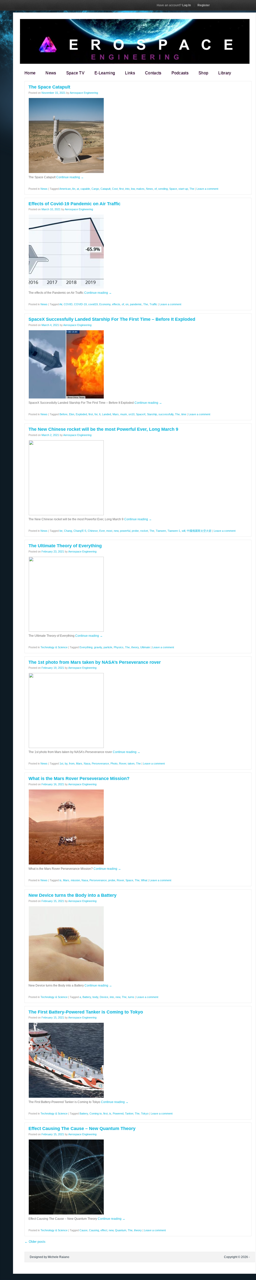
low (133, 188)
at (78, 188)
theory (135, 647)
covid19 (93, 304)
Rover (122, 763)
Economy (104, 304)
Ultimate (145, 647)
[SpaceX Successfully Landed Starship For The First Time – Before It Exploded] (66, 398)
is (61, 880)
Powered (118, 1113)
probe (135, 530)
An (73, 188)
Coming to (96, 1113)
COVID (68, 304)
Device (104, 997)
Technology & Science (54, 647)
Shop (203, 73)
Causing (94, 1230)
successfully (166, 414)
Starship (152, 414)
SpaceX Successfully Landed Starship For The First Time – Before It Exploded (111, 319)
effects (116, 304)
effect (103, 1230)
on (127, 304)
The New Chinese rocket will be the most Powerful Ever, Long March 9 (103, 429)
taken (131, 763)
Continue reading (70, 177)
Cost (115, 188)
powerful (125, 530)
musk (123, 414)
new (116, 530)
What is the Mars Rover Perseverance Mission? (79, 778)
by (66, 763)
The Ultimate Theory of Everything (65, 545)
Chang (68, 530)
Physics (119, 647)
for (96, 414)
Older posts (35, 1242)
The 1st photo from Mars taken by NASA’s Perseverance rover (94, 662)
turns (131, 997)
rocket (144, 530)
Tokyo (144, 1113)
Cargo (95, 188)
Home (30, 73)
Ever (102, 530)
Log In (174, 5)
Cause (84, 1230)
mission (75, 880)
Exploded (81, 414)
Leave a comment (207, 188)
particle (108, 647)
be (61, 530)
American (65, 188)
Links (130, 73)
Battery (86, 997)
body (95, 997)
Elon (71, 414)
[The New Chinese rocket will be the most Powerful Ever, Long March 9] (66, 514)
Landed (106, 414)
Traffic (153, 304)
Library (224, 73)
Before (64, 414)
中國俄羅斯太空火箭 (199, 530)
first (121, 188)
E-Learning (104, 73)
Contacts (153, 73)
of (155, 188)
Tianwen (161, 530)
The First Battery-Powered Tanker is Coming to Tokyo (85, 1012)
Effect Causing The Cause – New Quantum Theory (82, 1128)
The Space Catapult (49, 87)
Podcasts (180, 73)
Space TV (75, 73)
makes (140, 188)
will (183, 530)
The (192, 188)
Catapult (105, 188)
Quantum (120, 1230)
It (99, 414)
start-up (183, 188)
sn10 (131, 414)
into (127, 188)
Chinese (93, 530)
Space (173, 188)
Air (60, 304)
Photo (114, 763)
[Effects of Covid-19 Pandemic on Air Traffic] (66, 288)
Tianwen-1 (174, 530)
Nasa (87, 763)
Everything (86, 647)
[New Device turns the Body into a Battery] (66, 980)
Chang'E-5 (80, 530)
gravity (98, 647)
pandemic (136, 304)
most (109, 530)
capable (85, 188)
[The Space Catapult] (66, 172)
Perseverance (100, 763)
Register (204, 5)
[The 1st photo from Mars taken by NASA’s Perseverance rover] (66, 747)
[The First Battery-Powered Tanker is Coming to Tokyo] (66, 1097)
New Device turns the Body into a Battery (72, 895)
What (144, 880)
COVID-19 (80, 304)
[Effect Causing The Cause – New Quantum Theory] (66, 1214)
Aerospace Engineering (84, 92)
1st (61, 763)
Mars (115, 414)
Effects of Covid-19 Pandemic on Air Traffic (74, 203)
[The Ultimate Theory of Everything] (66, 630)
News (51, 73)
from (71, 763)
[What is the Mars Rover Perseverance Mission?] (66, 864)
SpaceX (141, 414)
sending (163, 188)
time (183, 414)
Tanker (129, 1113)
